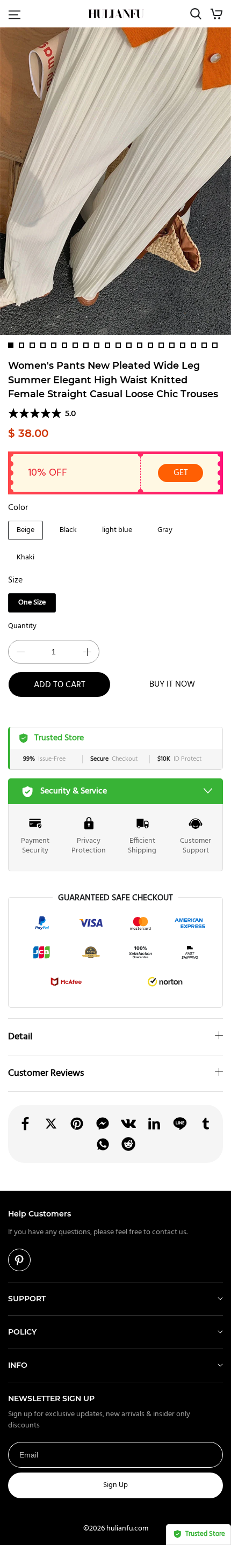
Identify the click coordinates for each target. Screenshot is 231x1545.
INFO (17, 1365)
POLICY (22, 1332)
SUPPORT (27, 1298)
